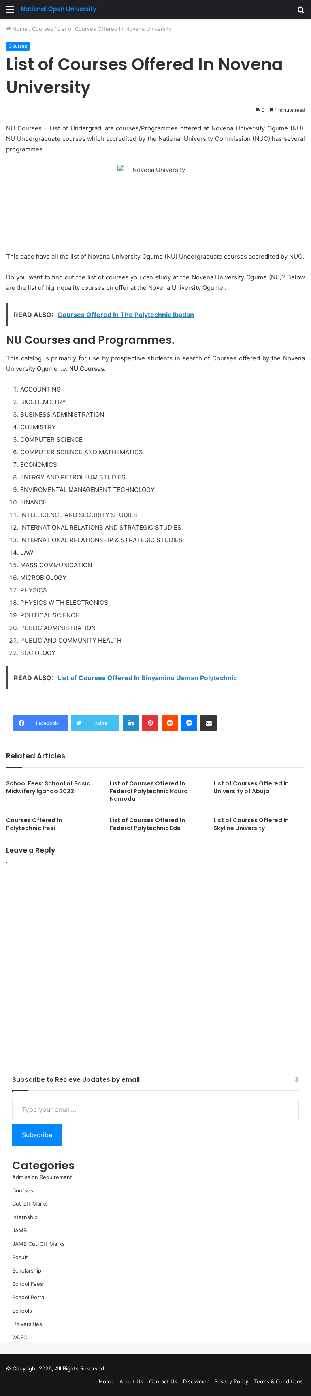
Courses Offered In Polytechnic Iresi (34, 824)
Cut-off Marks (30, 1203)
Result (20, 1257)
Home (19, 29)
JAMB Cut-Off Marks (38, 1244)
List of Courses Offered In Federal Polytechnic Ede (147, 824)
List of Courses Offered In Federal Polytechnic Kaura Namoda (149, 791)
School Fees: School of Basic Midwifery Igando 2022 (48, 787)
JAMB (19, 1230)
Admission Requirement (42, 1177)
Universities (27, 1324)
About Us (131, 1381)
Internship (25, 1217)
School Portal (28, 1297)
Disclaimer (196, 1381)
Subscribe (37, 1135)
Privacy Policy (231, 1381)
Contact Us (163, 1381)
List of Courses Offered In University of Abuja (251, 787)
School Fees (27, 1284)
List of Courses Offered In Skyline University (251, 824)
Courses (42, 29)
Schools (22, 1310)
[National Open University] (58, 9)
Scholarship (26, 1270)
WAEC (19, 1337)
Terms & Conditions (278, 1381)
